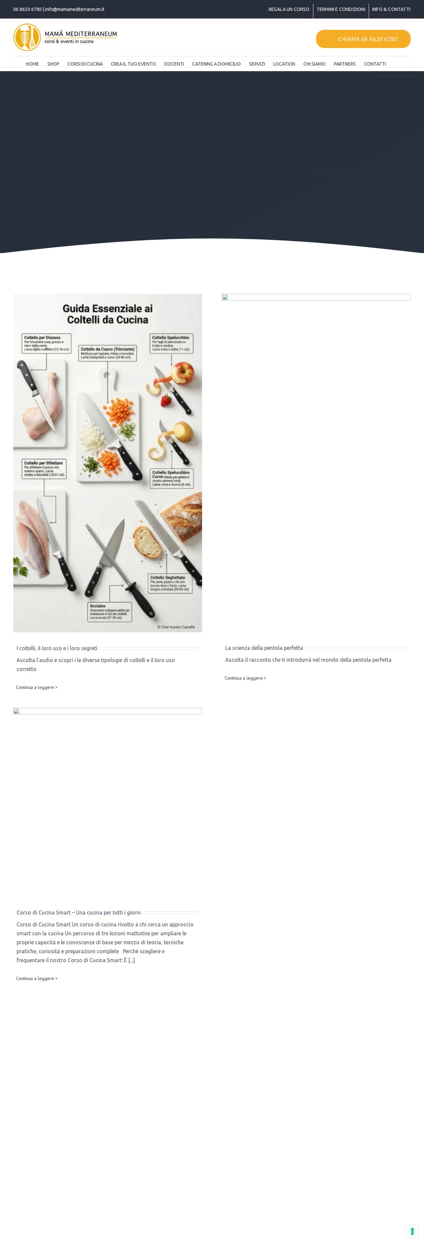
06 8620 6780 (27, 9)
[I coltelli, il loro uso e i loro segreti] (107, 463)
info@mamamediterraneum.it (74, 9)
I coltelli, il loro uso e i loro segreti (57, 648)
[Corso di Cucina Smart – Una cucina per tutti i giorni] (107, 802)
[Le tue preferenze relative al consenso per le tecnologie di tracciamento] (412, 1231)
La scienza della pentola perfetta (264, 648)
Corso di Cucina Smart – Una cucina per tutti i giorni (79, 912)
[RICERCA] (396, 62)
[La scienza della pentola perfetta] (316, 463)
